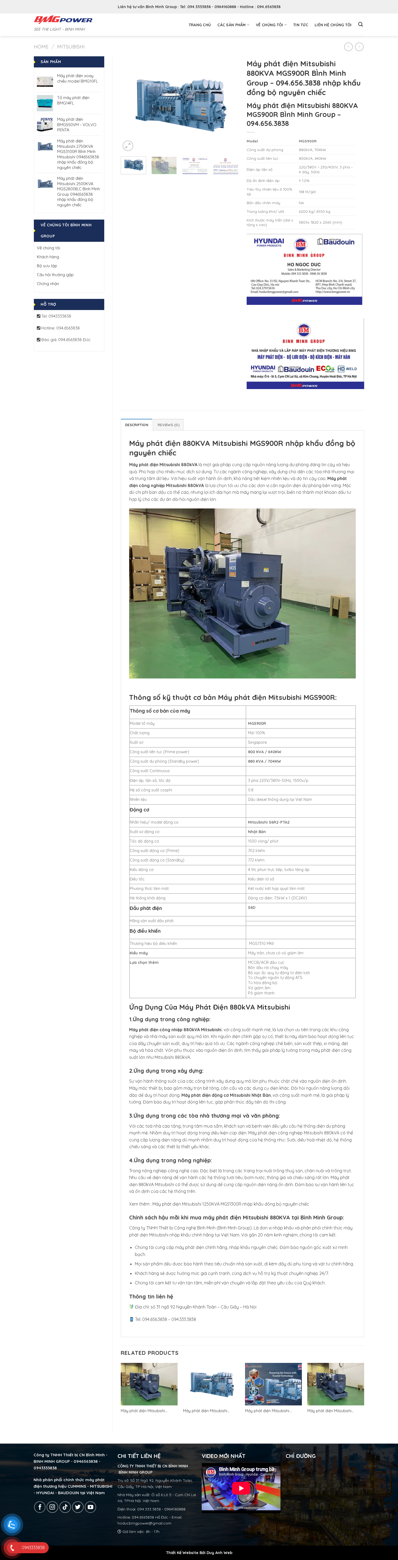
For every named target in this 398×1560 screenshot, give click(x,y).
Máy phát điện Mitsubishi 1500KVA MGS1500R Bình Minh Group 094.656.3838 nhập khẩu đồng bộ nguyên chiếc (149, 1411)
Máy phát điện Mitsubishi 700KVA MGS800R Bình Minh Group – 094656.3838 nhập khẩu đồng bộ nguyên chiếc (332, 1411)
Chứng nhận (48, 283)
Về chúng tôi (269, 24)
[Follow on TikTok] (65, 1507)
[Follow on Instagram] (52, 1507)
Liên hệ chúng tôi (333, 25)
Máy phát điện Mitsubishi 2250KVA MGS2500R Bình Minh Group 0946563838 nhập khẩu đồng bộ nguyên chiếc (211, 1411)
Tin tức (300, 25)
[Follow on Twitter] (78, 1507)
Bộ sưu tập (47, 265)
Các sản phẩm (231, 24)
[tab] (136, 424)
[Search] (360, 24)
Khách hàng (48, 256)
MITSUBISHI (71, 47)
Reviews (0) (169, 425)
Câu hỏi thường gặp (55, 274)
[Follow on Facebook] (40, 1507)
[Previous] (130, 104)
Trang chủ (200, 25)
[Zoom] (128, 146)
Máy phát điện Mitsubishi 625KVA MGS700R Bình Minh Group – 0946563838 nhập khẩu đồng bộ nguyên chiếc (270, 1411)
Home (41, 47)
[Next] (229, 104)
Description (136, 425)
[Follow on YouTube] (90, 1507)
